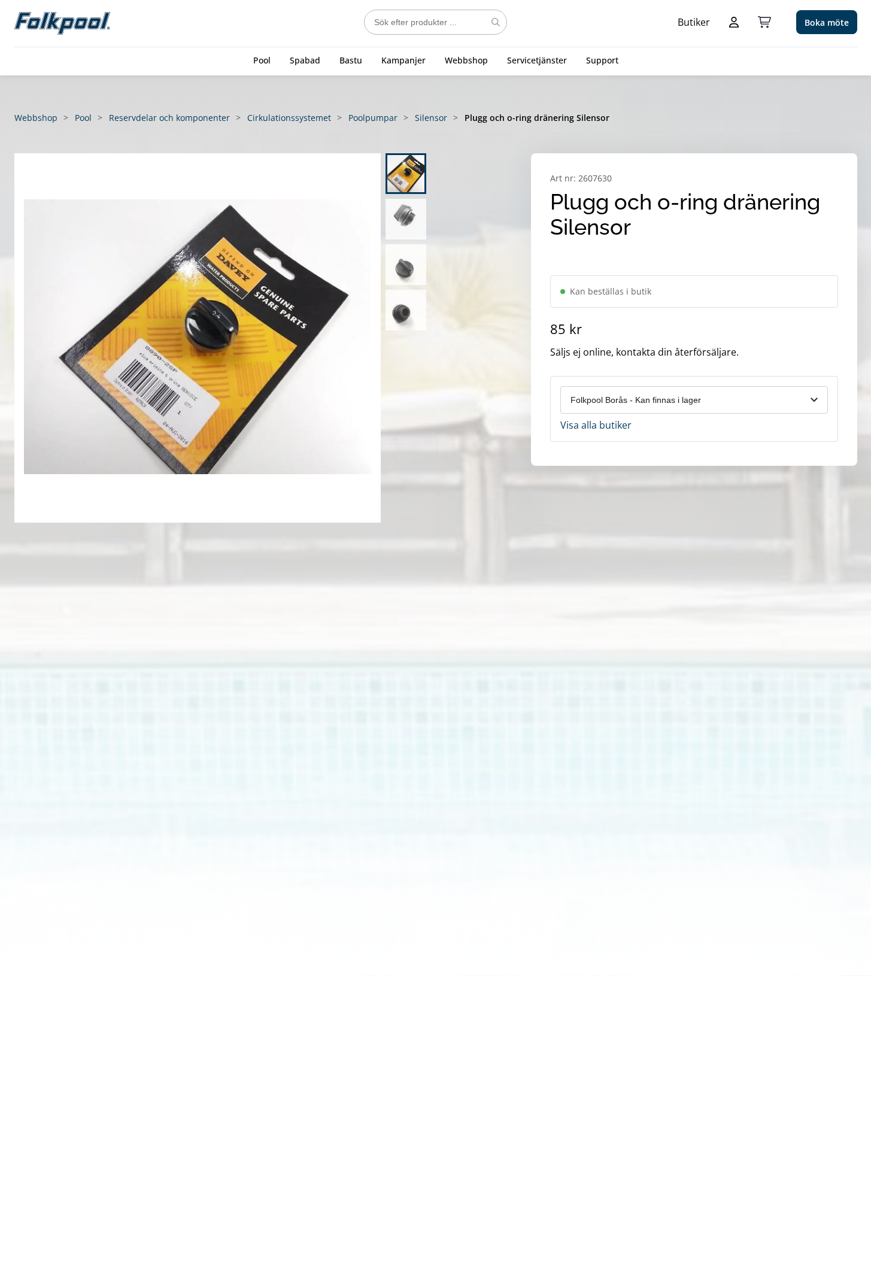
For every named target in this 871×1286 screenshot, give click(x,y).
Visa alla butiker (596, 425)
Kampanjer (403, 60)
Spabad (305, 60)
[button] (197, 338)
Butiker (694, 22)
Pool (262, 60)
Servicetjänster (537, 60)
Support (602, 60)
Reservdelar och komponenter (169, 117)
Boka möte (827, 22)
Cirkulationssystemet (289, 117)
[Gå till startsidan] (62, 22)
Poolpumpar (372, 117)
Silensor (431, 117)
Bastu (350, 60)
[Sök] (495, 22)
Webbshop (466, 60)
